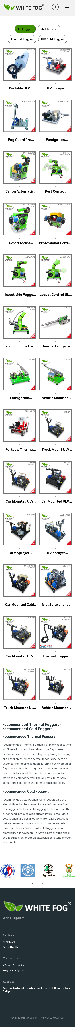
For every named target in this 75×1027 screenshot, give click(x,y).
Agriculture (9, 941)
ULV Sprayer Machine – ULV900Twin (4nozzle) (55, 88)
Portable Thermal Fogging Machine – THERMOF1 (19, 449)
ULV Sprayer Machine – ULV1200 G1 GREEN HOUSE (55, 552)
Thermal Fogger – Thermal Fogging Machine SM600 (55, 346)
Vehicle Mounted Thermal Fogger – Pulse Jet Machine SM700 (55, 397)
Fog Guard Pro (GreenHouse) (19, 139)
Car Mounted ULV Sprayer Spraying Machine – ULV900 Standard (19, 656)
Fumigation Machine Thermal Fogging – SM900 (20, 397)
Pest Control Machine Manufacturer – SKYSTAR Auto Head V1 (55, 191)
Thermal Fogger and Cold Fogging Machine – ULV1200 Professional (55, 656)
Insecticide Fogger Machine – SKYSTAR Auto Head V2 (19, 294)
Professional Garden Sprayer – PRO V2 (55, 243)
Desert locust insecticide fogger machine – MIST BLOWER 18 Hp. (19, 243)
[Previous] (33, 883)
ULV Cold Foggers (52, 39)
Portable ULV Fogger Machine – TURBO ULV (19, 88)
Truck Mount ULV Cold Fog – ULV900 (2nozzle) (55, 449)
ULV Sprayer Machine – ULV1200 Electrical (19, 552)
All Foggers (25, 29)
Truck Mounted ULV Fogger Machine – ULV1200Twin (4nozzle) (19, 707)
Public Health (10, 947)
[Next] (42, 883)
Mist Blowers (49, 29)
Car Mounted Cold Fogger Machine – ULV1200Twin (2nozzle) (19, 604)
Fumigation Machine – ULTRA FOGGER (55, 139)
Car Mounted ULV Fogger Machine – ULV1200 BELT (55, 501)
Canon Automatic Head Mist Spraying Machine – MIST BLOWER (19, 191)
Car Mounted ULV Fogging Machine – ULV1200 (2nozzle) (19, 501)
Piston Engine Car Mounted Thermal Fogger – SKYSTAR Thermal (20, 346)
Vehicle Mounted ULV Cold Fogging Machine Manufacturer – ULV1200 (55, 707)
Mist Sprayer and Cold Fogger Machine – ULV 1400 (55, 604)
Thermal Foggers (22, 39)
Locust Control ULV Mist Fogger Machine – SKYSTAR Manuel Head (55, 294)
